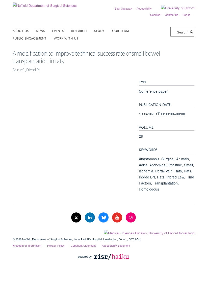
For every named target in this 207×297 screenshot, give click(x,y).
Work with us (66, 37)
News (40, 30)
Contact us (171, 15)
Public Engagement (29, 37)
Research (79, 30)
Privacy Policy (56, 245)
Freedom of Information (27, 245)
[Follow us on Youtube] (117, 217)
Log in (186, 15)
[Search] (191, 31)
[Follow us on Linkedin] (90, 217)
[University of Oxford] (173, 8)
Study (99, 30)
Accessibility (144, 8)
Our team (120, 30)
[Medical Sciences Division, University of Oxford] (103, 232)
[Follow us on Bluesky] (104, 217)
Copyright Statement (83, 245)
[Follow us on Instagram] (131, 217)
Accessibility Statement (116, 245)
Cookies (155, 15)
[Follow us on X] (76, 217)
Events (58, 30)
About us (21, 30)
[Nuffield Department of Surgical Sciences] (45, 3)
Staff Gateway (123, 8)
